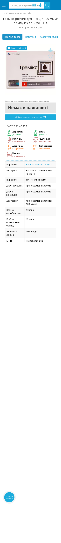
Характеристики (49, 36)
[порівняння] (50, 50)
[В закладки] (50, 56)
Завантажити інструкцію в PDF (31, 117)
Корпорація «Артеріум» (39, 164)
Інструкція (30, 36)
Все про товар (12, 36)
